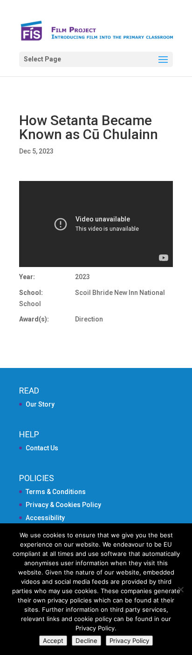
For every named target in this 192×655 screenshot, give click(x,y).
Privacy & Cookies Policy (63, 504)
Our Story (40, 404)
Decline (86, 640)
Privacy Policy (129, 640)
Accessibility (45, 517)
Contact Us (42, 448)
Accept (53, 640)
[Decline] (180, 589)
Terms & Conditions (56, 491)
